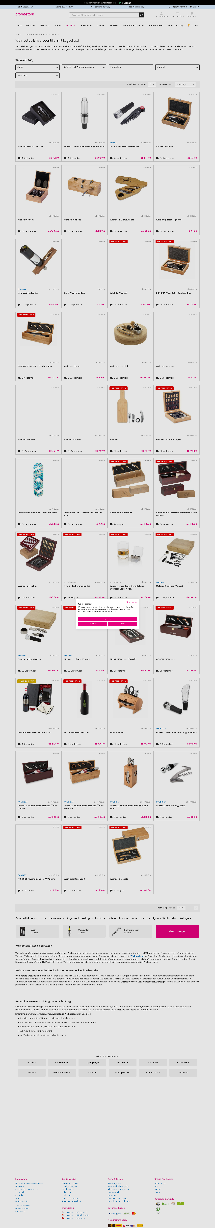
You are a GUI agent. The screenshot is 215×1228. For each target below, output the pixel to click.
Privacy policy (131, 602)
